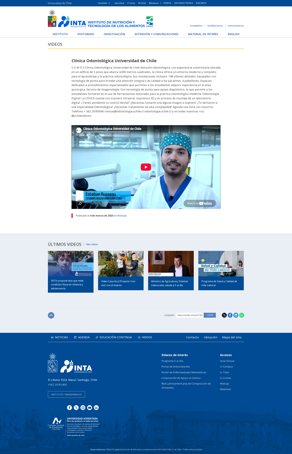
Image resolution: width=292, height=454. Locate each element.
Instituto (60, 34)
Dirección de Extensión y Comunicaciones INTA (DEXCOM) (146, 449)
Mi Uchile (142, 3)
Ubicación (210, 337)
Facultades (102, 3)
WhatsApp (241, 315)
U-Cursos (131, 3)
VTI (113, 449)
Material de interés (203, 34)
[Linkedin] (96, 407)
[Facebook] (69, 407)
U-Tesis (224, 372)
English (234, 34)
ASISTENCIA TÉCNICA (183, 3)
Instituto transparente (66, 394)
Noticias (122, 215)
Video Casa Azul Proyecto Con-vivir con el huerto (118, 283)
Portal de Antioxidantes (176, 366)
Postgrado (85, 34)
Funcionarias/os (236, 25)
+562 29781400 (57, 384)
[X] (76, 407)
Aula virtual (119, 3)
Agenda (84, 337)
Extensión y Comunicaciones (157, 34)
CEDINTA (167, 3)
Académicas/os (215, 25)
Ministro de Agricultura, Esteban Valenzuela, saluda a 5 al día (169, 283)
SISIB (108, 449)
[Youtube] (89, 407)
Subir (51, 315)
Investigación (114, 34)
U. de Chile (176, 449)
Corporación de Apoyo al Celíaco (181, 378)
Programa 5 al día (172, 361)
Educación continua (116, 337)
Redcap (224, 383)
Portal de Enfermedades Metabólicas (184, 372)
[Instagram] (82, 407)
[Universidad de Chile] (60, 3)
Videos (55, 44)
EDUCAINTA (201, 3)
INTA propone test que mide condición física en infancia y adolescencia (67, 284)
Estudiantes (196, 25)
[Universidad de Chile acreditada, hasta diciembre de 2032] (74, 427)
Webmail (225, 389)
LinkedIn (235, 315)
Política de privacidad (192, 449)
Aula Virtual (227, 361)
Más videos (92, 244)
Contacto (192, 337)
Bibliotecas (154, 3)
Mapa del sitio (232, 337)
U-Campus (226, 366)
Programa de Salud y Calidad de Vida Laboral (219, 283)
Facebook (230, 315)
